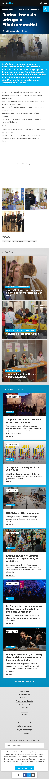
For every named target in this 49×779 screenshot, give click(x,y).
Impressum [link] (24, 733)
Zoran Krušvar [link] (22, 31)
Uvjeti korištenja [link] (24, 729)
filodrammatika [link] (18, 241)
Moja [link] (7, 2)
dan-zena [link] (6, 241)
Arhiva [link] (24, 714)
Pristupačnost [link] (24, 723)
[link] (46, 9)
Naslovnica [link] (24, 691)
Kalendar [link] (25, 708)
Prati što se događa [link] (24, 701)
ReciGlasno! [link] (24, 704)
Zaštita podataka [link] (24, 726)
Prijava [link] (24, 711)
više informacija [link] (25, 764)
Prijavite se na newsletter (24, 740)
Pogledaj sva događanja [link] (25, 682)
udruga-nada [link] (31, 241)
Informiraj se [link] (24, 694)
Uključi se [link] (24, 698)
